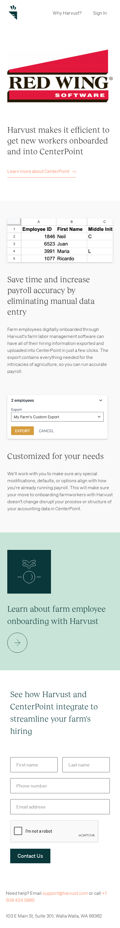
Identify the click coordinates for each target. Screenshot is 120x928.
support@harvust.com (65, 893)
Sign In (100, 13)
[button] (67, 12)
